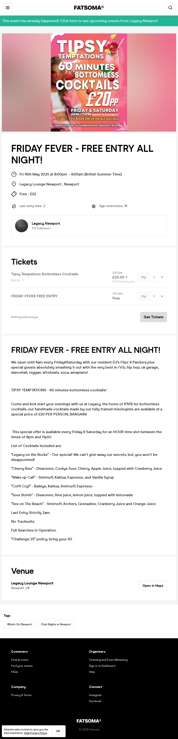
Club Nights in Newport (56, 624)
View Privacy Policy (35, 733)
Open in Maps (153, 586)
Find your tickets (22, 666)
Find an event (19, 659)
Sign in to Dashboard (102, 666)
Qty (143, 277)
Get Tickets (153, 317)
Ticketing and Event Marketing (108, 659)
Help (92, 672)
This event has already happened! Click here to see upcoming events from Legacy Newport (80, 21)
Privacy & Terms (21, 695)
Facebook (95, 701)
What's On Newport (19, 624)
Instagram (95, 695)
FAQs (14, 672)
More (15, 280)
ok (58, 731)
